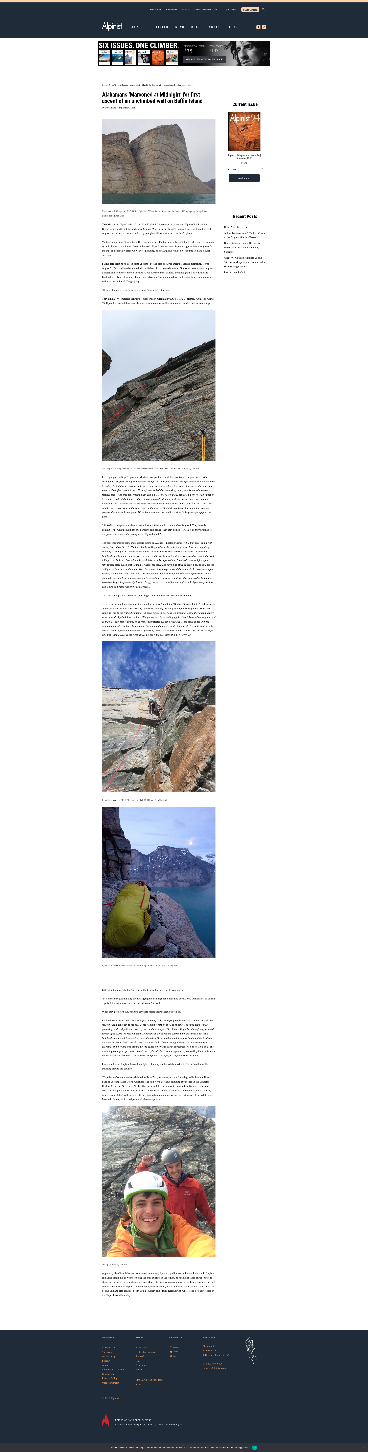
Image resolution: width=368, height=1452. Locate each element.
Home (104, 85)
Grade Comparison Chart (205, 9)
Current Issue (171, 9)
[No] (364, 1447)
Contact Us (108, 1374)
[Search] (263, 9)
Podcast (214, 27)
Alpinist (119, 1424)
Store (234, 27)
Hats (138, 1360)
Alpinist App (155, 9)
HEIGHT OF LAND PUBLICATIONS (133, 1420)
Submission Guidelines (114, 1369)
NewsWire (113, 85)
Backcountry (132, 1424)
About (105, 1365)
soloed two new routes (199, 1290)
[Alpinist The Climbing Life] (112, 26)
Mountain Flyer (173, 1424)
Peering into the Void (235, 272)
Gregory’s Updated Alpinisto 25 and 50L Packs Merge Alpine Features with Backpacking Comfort (244, 262)
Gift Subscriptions (145, 1352)
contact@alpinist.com (214, 1368)
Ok (254, 1447)
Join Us (138, 27)
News (179, 27)
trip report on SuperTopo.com (122, 477)
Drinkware (141, 1365)
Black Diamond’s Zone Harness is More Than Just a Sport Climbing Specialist (242, 247)
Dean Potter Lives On (235, 227)
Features (160, 27)
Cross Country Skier (152, 1424)
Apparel (140, 1356)
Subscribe (250, 9)
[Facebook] (258, 27)
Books (139, 1369)
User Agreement (110, 1382)
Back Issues (142, 1347)
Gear (195, 27)
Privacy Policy (109, 1378)
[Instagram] (264, 27)
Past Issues (185, 9)
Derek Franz (110, 107)
